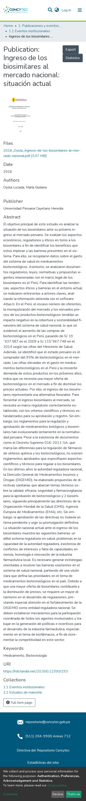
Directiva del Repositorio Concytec (43, 750)
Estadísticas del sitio (43, 762)
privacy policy (56, 785)
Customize (10, 794)
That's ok (73, 794)
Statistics (72, 58)
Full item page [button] (21, 702)
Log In (67, 10)
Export (70, 49)
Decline (57, 794)
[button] (57, 10)
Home (8, 25)
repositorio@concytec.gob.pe (47, 722)
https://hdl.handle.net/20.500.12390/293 (35, 671)
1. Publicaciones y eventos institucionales (40, 25)
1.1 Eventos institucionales (29, 31)
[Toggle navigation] (80, 10)
